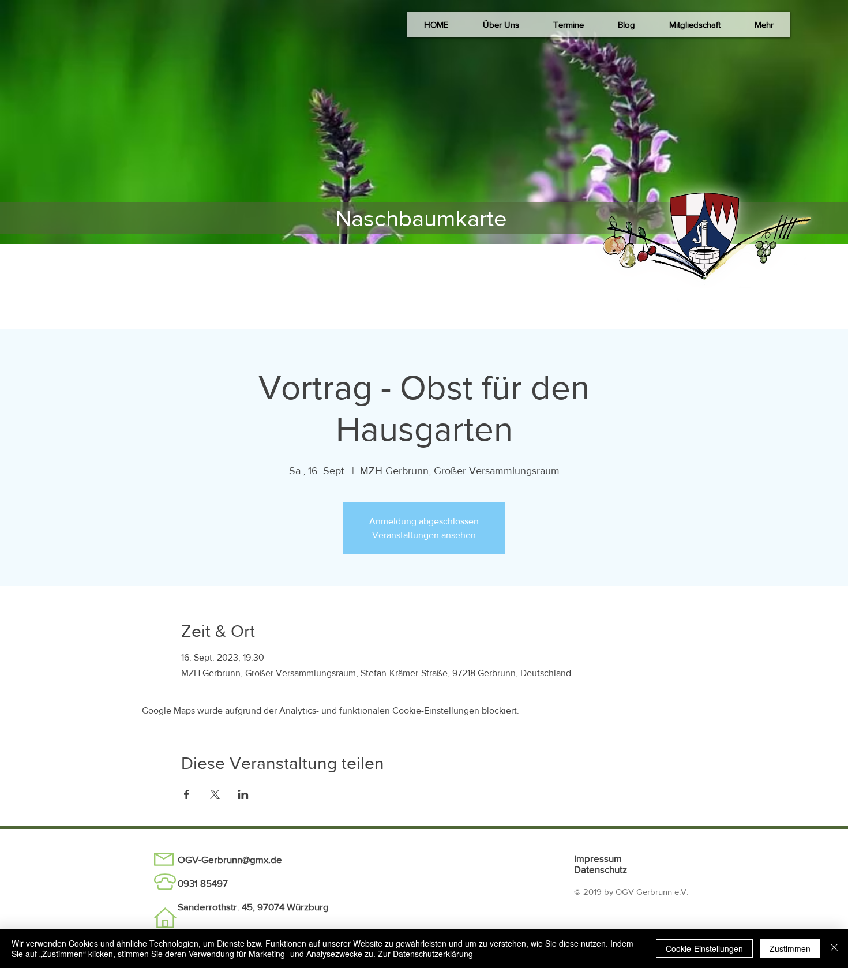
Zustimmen (790, 948)
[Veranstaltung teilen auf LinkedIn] (243, 794)
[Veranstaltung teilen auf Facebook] (186, 794)
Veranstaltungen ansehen (424, 535)
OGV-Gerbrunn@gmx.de (230, 859)
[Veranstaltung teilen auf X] (214, 794)
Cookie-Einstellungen (704, 948)
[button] (501, 24)
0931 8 (192, 882)
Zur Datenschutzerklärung (425, 953)
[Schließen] (834, 948)
